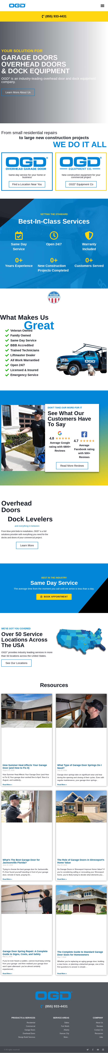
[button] (102, 6)
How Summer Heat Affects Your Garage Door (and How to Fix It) (25, 766)
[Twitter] (88, 1050)
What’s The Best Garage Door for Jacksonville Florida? (21, 861)
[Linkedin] (103, 1050)
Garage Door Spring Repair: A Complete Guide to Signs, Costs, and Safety (25, 953)
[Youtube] (98, 1050)
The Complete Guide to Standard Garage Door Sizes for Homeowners (80, 953)
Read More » (7, 785)
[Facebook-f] (93, 1050)
